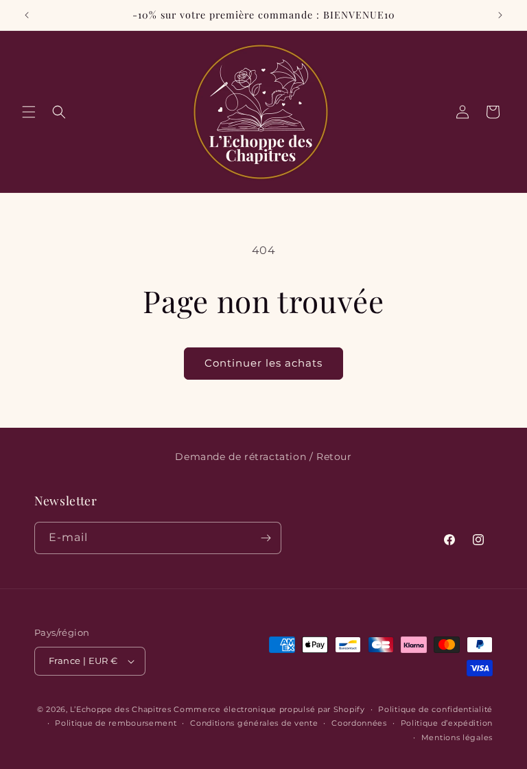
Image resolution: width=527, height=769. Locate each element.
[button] (29, 112)
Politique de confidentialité (435, 709)
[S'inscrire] (265, 538)
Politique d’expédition (447, 723)
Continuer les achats (263, 362)
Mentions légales (457, 737)
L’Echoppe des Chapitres (120, 709)
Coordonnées (359, 723)
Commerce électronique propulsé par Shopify (269, 709)
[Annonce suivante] (500, 15)
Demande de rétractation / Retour (263, 456)
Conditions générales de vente (254, 723)
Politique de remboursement (115, 723)
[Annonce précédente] (27, 15)
